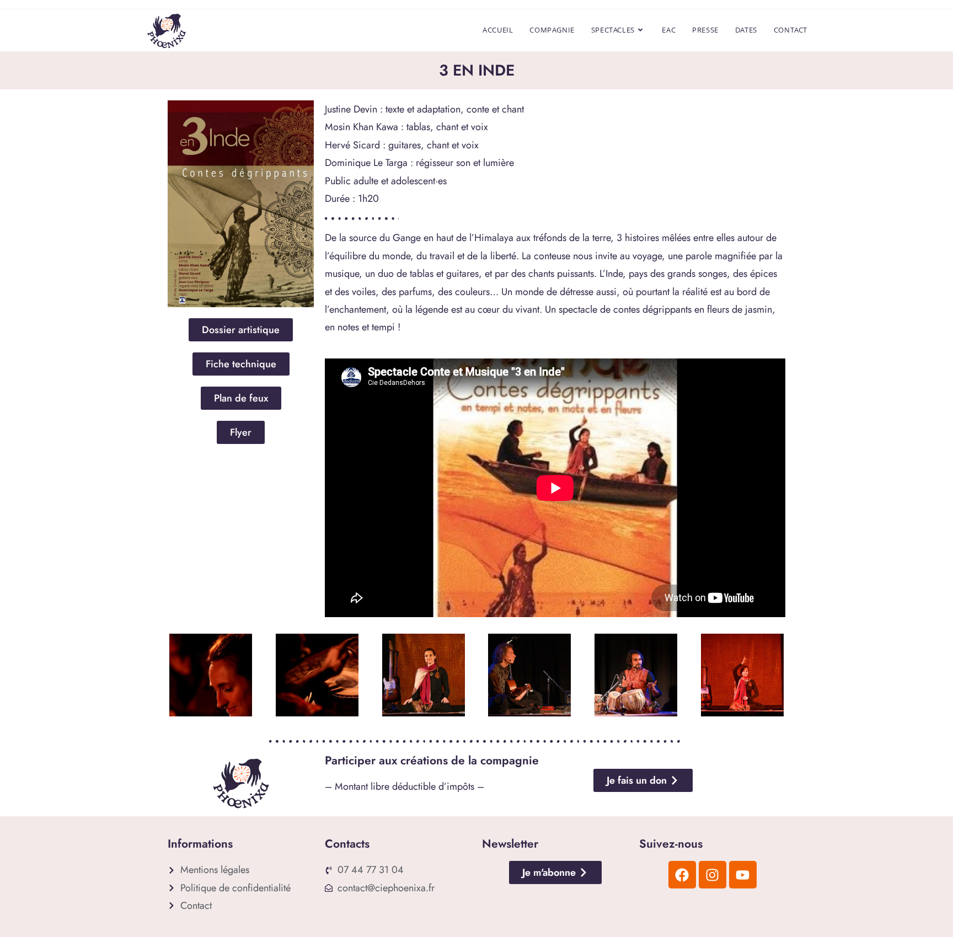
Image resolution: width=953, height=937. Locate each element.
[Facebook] (682, 874)
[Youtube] (743, 874)
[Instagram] (712, 874)
